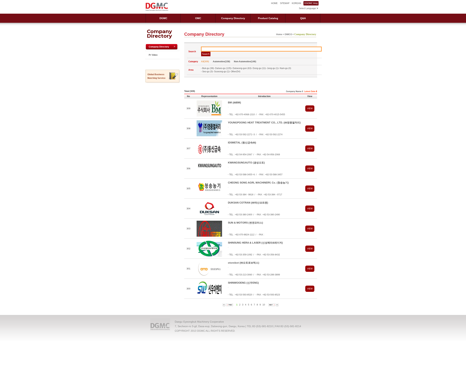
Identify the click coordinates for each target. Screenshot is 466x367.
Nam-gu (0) (285, 68)
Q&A (303, 18)
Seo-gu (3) (207, 71)
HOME (274, 3)
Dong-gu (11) (259, 68)
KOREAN (296, 3)
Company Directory (233, 18)
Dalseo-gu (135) (223, 68)
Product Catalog (268, 18)
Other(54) (235, 71)
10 (263, 304)
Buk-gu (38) (208, 68)
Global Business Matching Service (156, 76)
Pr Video (153, 55)
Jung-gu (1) (273, 68)
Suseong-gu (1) (222, 71)
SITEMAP (284, 3)
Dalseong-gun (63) (242, 68)
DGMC (163, 18)
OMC (198, 18)
